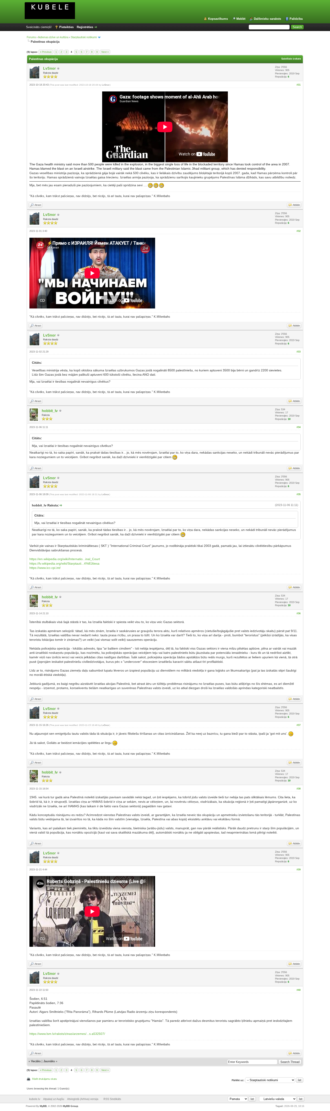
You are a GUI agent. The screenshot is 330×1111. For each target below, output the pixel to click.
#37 (299, 725)
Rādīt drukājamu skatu (44, 1079)
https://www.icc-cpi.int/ (45, 568)
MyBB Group (70, 1106)
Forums (31, 37)
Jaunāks (49, 1061)
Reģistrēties (85, 27)
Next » (105, 52)
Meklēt (240, 18)
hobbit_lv (50, 411)
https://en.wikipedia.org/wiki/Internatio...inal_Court (64, 559)
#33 (299, 351)
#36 (299, 613)
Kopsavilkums (218, 18)
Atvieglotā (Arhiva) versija (82, 1099)
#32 (299, 231)
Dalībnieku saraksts (267, 18)
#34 (299, 427)
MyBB (43, 1106)
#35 (299, 494)
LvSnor (49, 68)
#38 (299, 788)
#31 (299, 84)
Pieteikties (66, 27)
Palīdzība (296, 18)
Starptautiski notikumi (84, 37)
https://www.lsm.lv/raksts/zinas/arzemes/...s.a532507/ (67, 1034)
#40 (299, 990)
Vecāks (36, 1061)
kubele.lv (34, 1099)
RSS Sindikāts (112, 1099)
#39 (299, 869)
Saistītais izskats (291, 58)
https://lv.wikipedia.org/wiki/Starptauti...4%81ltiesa (64, 563)
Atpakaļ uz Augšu (53, 1099)
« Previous (46, 52)
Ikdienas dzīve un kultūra (53, 37)
